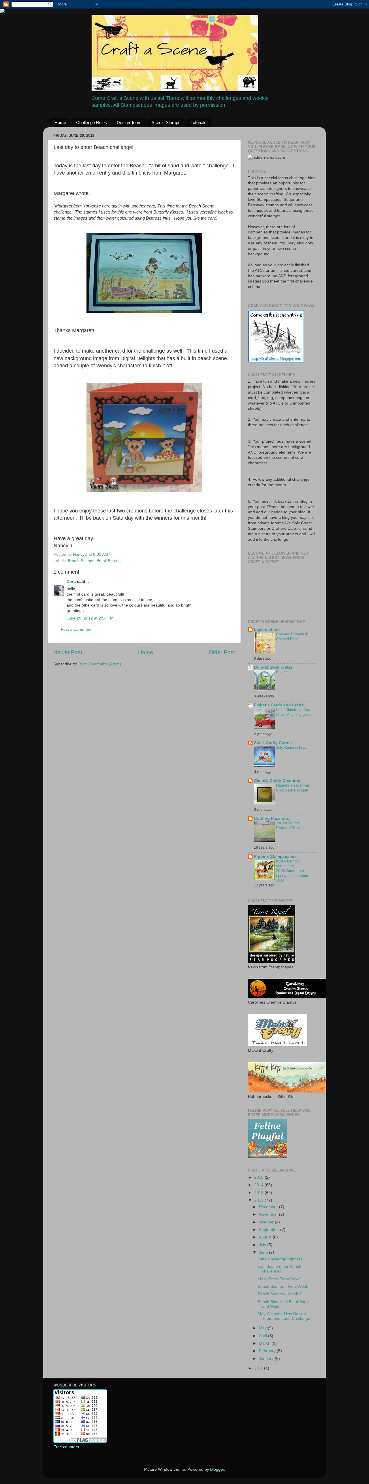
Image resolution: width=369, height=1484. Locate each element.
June (264, 1252)
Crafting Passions (271, 818)
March (265, 1343)
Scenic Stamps (166, 122)
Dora (71, 581)
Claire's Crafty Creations (278, 781)
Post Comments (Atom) (99, 664)
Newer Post (67, 652)
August (266, 1237)
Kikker (281, 672)
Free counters (66, 1447)
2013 (259, 1193)
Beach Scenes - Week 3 (280, 1294)
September (269, 1229)
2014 (259, 1185)
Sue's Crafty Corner (273, 743)
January (267, 1358)
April (263, 1336)
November (269, 1214)
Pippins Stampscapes (275, 856)
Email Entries (109, 561)
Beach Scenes (81, 561)
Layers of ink (267, 629)
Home (60, 122)
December (269, 1207)
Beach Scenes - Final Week (283, 1286)
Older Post (222, 652)
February (268, 1351)
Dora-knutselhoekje (273, 667)
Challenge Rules (91, 122)
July (263, 1245)
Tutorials (198, 122)
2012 (259, 1200)
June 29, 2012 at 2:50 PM (90, 618)
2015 (259, 1177)
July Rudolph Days (292, 747)
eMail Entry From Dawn (279, 1279)
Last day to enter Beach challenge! (279, 1268)
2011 (259, 1368)
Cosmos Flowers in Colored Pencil (292, 636)
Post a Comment (76, 629)
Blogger (217, 1469)
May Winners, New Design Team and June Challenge (284, 1316)
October (267, 1222)
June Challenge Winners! (281, 1259)
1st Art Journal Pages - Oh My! (289, 825)
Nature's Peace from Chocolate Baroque (293, 787)
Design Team (129, 122)
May (263, 1328)
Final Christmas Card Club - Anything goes (293, 712)
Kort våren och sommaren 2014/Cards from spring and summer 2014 (292, 871)
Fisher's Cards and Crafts (279, 705)
